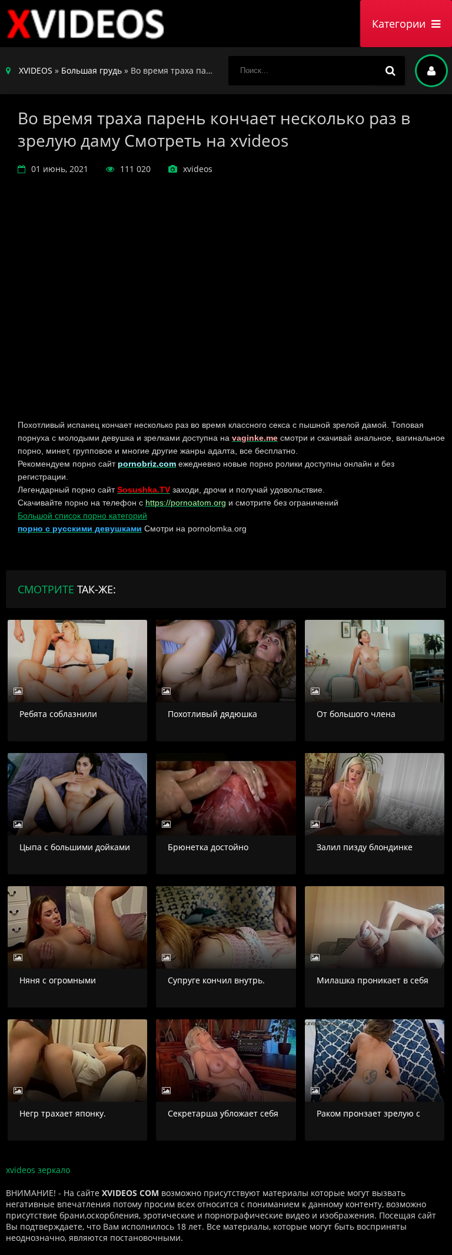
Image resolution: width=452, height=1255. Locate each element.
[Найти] (390, 70)
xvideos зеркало (38, 1169)
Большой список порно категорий (82, 515)
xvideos (88, 23)
